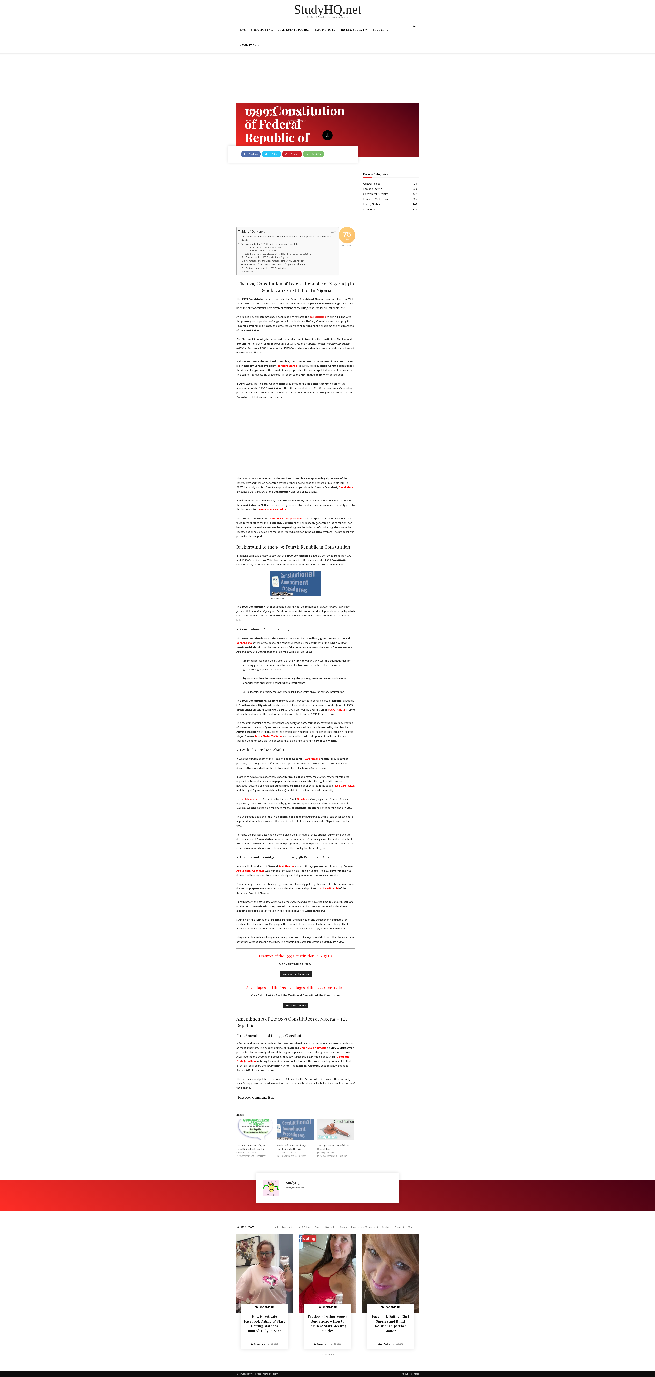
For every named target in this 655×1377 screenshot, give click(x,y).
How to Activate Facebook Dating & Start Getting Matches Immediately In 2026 (264, 1323)
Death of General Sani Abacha (264, 250)
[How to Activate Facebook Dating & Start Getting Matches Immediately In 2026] (264, 1273)
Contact (415, 1373)
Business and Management (364, 1227)
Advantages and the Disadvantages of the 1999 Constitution (275, 260)
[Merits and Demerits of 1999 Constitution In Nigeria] (295, 1130)
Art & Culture (304, 1227)
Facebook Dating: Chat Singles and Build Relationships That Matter (390, 1323)
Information (247, 45)
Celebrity (386, 1227)
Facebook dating (264, 1307)
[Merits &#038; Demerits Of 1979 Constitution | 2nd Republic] (254, 1130)
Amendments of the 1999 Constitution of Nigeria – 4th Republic (275, 264)
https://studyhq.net (295, 1187)
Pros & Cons (380, 29)
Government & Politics (293, 29)
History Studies (324, 29)
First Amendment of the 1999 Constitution (266, 268)
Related (249, 271)
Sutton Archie (258, 1344)
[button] (414, 26)
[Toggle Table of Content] (331, 232)
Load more (326, 1354)
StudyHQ (271, 114)
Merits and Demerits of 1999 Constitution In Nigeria (292, 1147)
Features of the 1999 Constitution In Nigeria (267, 257)
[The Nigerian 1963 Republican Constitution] (335, 1130)
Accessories (288, 1227)
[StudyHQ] (273, 1188)
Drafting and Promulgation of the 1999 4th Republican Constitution (280, 254)
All (276, 1227)
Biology (343, 1227)
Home (242, 29)
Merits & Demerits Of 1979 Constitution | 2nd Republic (250, 1147)
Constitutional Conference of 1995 (265, 247)
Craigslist (399, 1227)
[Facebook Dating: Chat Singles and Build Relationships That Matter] (390, 1273)
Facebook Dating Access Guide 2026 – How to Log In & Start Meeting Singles (327, 1323)
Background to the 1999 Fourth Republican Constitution (270, 244)
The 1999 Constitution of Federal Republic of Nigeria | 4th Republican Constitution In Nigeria (286, 238)
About (405, 1373)
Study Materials (262, 29)
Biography (330, 1227)
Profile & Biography (353, 29)
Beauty (318, 1227)
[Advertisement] (327, 78)
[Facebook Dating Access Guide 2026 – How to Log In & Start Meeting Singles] (327, 1273)
